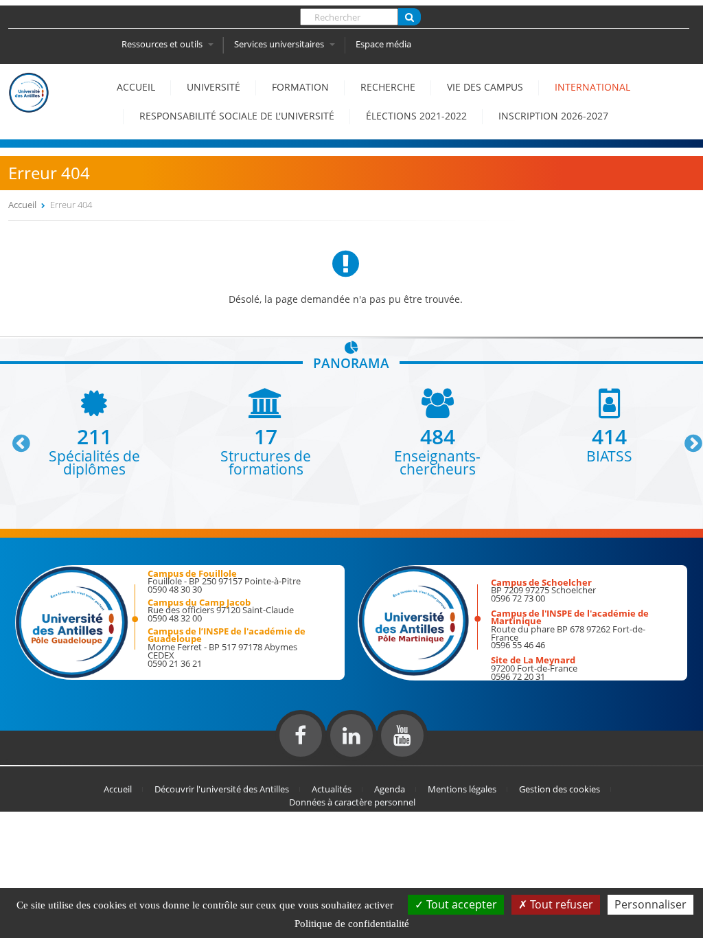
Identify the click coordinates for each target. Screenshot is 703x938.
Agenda (389, 789)
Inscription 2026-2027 (553, 115)
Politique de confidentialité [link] (352, 923)
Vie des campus (485, 86)
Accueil (136, 86)
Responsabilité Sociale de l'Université (236, 115)
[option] (94, 432)
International (592, 86)
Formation (300, 86)
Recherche (387, 86)
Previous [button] (15, 438)
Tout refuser (560, 904)
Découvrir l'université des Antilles (221, 789)
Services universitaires (280, 44)
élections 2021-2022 (416, 115)
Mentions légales (462, 789)
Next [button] (687, 438)
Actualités (332, 789)
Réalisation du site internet (45, 762)
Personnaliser (650, 904)
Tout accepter (460, 904)
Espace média (383, 44)
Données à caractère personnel (352, 802)
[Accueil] (28, 105)
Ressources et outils (163, 44)
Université (213, 86)
